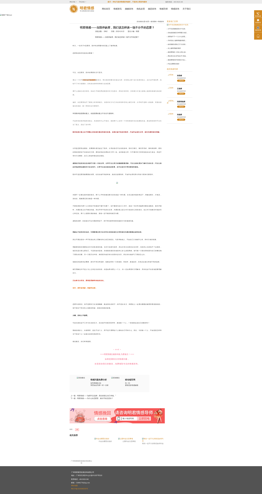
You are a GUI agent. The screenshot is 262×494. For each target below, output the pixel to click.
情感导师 (164, 9)
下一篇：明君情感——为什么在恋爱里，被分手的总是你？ (92, 398)
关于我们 (187, 9)
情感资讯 (117, 9)
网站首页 (106, 9)
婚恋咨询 (152, 9)
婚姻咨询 (129, 9)
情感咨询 (175, 9)
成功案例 (153, 21)
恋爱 (77, 429)
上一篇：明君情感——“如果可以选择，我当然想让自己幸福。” (93, 396)
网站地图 (74, 485)
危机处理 (141, 9)
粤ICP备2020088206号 (79, 489)
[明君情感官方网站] (82, 9)
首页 (147, 21)
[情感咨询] (102, 419)
